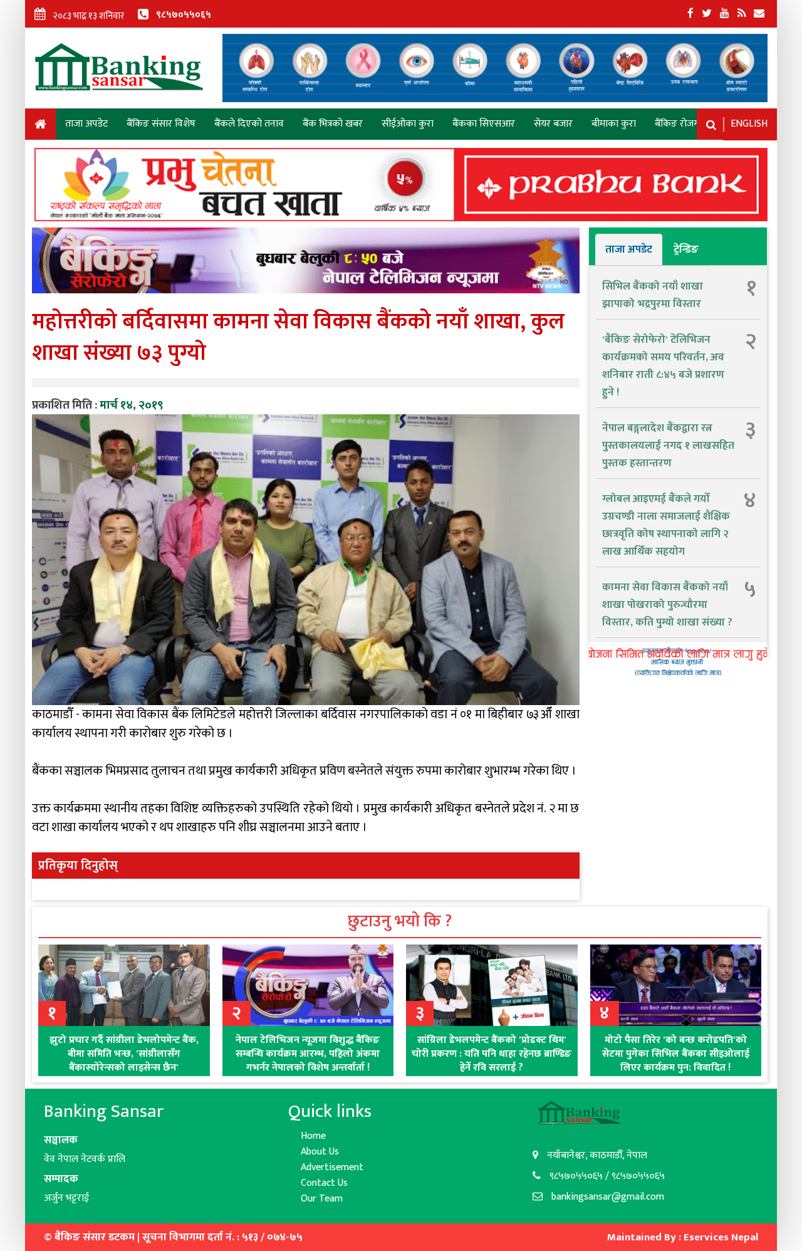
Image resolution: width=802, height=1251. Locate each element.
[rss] (741, 14)
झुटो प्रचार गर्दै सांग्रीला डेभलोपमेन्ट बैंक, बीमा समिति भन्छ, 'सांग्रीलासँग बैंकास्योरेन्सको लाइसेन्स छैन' (124, 1054)
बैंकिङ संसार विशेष (161, 123)
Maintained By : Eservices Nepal (682, 1237)
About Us (320, 1151)
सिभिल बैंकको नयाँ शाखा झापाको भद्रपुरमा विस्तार (652, 295)
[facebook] (690, 14)
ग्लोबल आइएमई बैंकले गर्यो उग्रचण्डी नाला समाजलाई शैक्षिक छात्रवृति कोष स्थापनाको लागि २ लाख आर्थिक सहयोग (666, 525)
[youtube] (724, 14)
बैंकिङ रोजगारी (682, 123)
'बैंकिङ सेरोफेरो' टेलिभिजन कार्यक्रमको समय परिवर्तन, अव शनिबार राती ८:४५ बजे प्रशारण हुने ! (663, 366)
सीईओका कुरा (408, 123)
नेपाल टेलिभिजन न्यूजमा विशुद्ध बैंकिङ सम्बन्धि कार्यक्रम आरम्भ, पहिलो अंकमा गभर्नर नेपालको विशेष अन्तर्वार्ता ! (308, 1054)
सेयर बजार (553, 123)
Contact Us (324, 1183)
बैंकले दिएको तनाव (249, 123)
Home (40, 126)
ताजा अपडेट (86, 123)
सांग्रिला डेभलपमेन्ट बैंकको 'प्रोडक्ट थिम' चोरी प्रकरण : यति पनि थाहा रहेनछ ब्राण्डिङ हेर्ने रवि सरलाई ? (491, 1054)
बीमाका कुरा (613, 123)
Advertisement (332, 1167)
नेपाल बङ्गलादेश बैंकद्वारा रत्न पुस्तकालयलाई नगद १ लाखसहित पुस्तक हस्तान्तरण (668, 445)
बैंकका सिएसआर (483, 123)
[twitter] (707, 14)
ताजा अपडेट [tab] (628, 249)
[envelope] (759, 14)
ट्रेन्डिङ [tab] (686, 249)
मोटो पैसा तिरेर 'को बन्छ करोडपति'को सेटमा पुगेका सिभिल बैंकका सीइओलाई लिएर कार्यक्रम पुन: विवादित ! (675, 1054)
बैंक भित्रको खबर (333, 123)
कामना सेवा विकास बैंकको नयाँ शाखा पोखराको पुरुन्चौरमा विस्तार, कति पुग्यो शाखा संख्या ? (667, 604)
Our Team (322, 1198)
